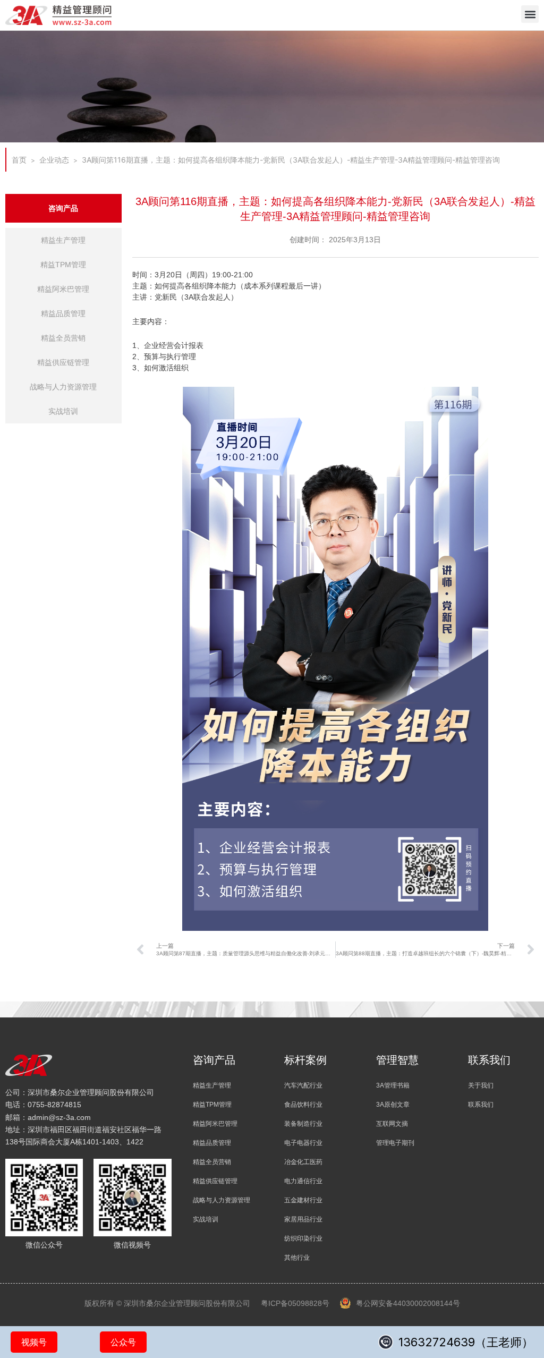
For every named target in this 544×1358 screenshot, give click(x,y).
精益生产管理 (63, 240)
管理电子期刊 (395, 1143)
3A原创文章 (393, 1104)
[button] (530, 14)
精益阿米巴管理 (63, 289)
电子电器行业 (303, 1143)
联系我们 (481, 1104)
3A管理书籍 (393, 1085)
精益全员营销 (63, 338)
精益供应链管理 (63, 362)
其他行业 (297, 1257)
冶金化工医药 (303, 1162)
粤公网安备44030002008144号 (408, 1303)
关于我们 (481, 1085)
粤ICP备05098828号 (295, 1303)
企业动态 (54, 159)
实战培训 (63, 411)
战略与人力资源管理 (63, 387)
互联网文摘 (392, 1123)
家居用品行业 (303, 1219)
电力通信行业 (303, 1181)
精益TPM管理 (63, 264)
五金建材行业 (303, 1200)
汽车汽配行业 (303, 1085)
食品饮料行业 (303, 1104)
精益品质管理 (63, 313)
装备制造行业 (303, 1123)
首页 (19, 159)
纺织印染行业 (303, 1238)
